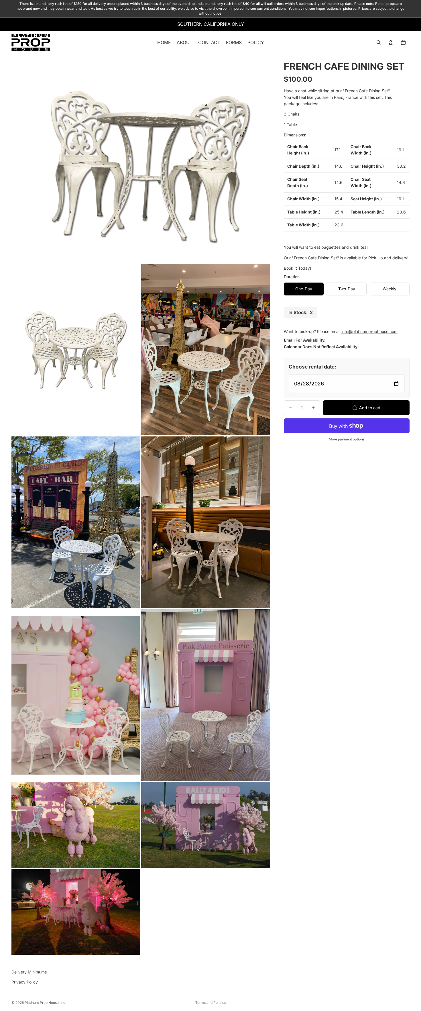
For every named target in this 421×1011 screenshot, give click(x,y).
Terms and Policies (210, 1002)
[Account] (390, 42)
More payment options (347, 439)
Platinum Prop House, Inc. (45, 1002)
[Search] (378, 42)
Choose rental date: (312, 367)
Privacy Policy (24, 981)
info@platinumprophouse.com (369, 331)
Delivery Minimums (29, 971)
